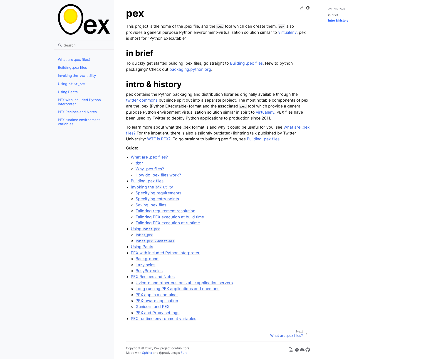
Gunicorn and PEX (152, 306)
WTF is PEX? (159, 139)
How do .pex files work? (158, 175)
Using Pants (68, 92)
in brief (333, 15)
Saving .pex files (151, 205)
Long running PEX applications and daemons (177, 288)
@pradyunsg (168, 352)
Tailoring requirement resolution (165, 210)
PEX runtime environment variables (79, 122)
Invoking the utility (77, 75)
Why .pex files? (150, 168)
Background (147, 258)
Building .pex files (72, 67)
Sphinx (147, 352)
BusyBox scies (149, 270)
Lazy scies (145, 264)
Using (71, 84)
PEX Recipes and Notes (77, 112)
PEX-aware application (157, 300)
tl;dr (139, 163)
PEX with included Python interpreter (79, 102)
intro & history (338, 20)
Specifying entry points (157, 198)
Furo (184, 352)
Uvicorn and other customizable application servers (184, 282)
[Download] (302, 350)
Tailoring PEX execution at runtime (168, 222)
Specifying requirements (158, 192)
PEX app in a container (157, 294)
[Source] (307, 350)
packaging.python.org (190, 69)
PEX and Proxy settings (157, 312)
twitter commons (142, 100)
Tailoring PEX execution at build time (170, 217)
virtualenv (287, 32)
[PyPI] (297, 350)
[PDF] (291, 350)
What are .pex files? (74, 59)
